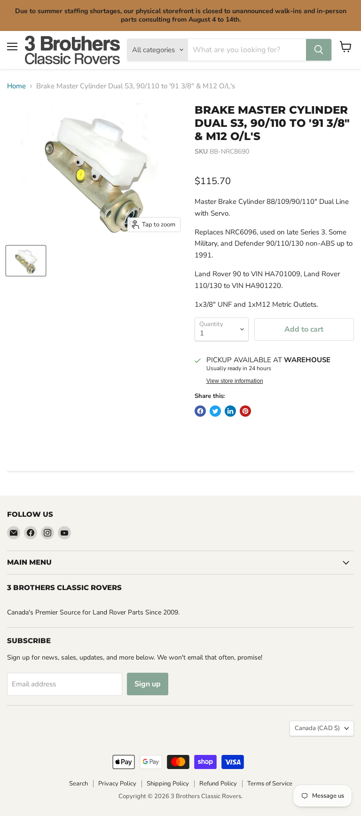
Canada (317, 728)
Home (16, 86)
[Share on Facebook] (200, 411)
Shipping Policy (168, 783)
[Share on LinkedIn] (230, 411)
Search (78, 783)
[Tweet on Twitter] (215, 411)
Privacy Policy (117, 783)
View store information (234, 381)
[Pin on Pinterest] (245, 411)
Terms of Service (269, 783)
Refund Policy (218, 783)
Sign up (147, 684)
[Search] (318, 50)
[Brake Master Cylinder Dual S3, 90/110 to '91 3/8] (26, 261)
